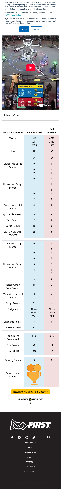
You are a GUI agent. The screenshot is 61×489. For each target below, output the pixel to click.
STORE (30, 462)
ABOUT (30, 447)
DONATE (30, 457)
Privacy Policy (13, 15)
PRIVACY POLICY (30, 467)
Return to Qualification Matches (30, 391)
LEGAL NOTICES (30, 471)
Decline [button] (36, 29)
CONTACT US (30, 452)
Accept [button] (24, 29)
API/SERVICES (30, 442)
